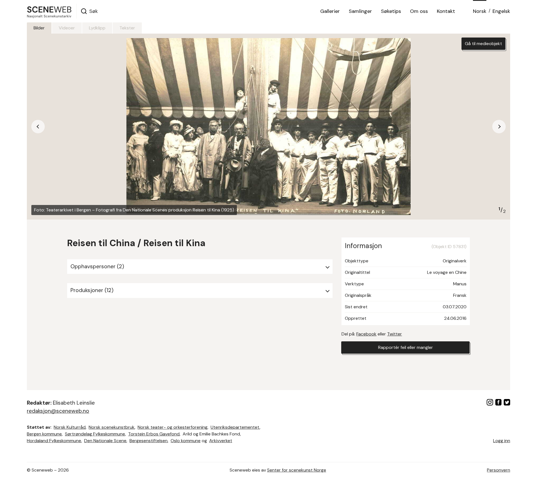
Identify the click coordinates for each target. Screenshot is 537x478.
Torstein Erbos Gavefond (154, 434)
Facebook (366, 334)
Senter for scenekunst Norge (296, 470)
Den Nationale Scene (105, 441)
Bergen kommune (44, 434)
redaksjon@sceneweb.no (58, 410)
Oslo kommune (186, 441)
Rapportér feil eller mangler (405, 347)
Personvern (498, 470)
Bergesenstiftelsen (148, 441)
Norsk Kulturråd (70, 427)
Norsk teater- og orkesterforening (173, 427)
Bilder (39, 28)
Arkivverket (220, 441)
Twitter (394, 334)
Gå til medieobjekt (483, 43)
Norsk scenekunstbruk (112, 427)
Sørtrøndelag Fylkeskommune (95, 434)
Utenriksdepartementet (235, 427)
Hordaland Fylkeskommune (54, 441)
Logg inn (501, 441)
